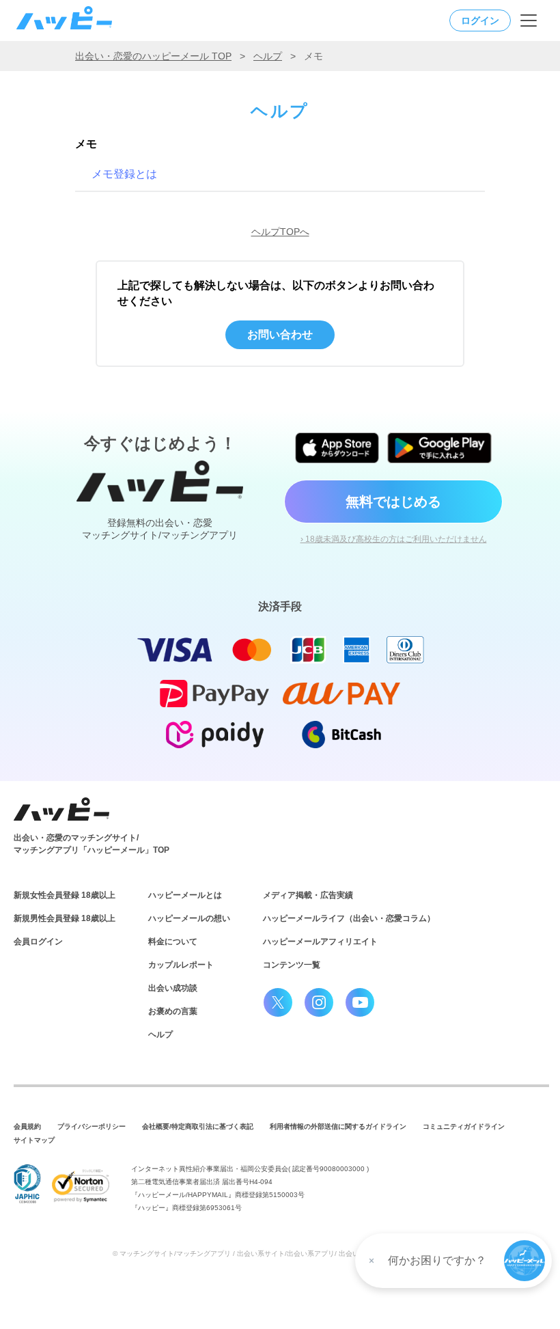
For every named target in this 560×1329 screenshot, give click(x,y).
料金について (172, 941)
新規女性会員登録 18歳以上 (64, 895)
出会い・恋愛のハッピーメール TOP (153, 56)
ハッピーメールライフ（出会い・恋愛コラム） (349, 918)
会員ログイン (38, 941)
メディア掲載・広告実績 (308, 895)
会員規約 (27, 1126)
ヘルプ (267, 56)
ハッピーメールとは (185, 895)
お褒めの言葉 (172, 1011)
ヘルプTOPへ (280, 231)
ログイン (480, 20)
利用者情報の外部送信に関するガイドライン (338, 1126)
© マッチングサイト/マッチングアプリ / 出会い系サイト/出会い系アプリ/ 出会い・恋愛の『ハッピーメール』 (280, 1253)
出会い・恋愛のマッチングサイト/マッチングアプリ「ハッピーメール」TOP (91, 844)
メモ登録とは (124, 174)
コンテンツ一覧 (291, 965)
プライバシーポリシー (91, 1126)
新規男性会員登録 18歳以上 (64, 918)
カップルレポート (181, 965)
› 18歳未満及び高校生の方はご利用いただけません (393, 539)
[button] (524, 1260)
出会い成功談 (172, 988)
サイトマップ (34, 1140)
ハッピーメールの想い (189, 918)
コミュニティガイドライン (464, 1126)
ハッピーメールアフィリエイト (320, 941)
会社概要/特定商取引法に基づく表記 (197, 1126)
